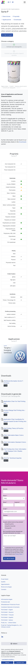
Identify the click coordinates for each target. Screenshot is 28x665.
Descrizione (6, 16)
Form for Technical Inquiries (12, 458)
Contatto (3, 589)
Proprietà (16, 16)
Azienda (5, 489)
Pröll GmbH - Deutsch (7, 612)
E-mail (5, 508)
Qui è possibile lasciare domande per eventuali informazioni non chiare (12, 532)
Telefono (5, 515)
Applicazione (6, 19)
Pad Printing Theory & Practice (13, 428)
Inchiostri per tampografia (14, 47)
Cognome (17, 502)
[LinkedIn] (2, 637)
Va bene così (20, 662)
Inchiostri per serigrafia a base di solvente (14, 54)
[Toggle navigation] (24, 2)
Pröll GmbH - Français (7, 615)
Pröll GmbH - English (7, 609)
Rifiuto (7, 662)
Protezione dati (5, 602)
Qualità (3, 581)
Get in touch (8, 35)
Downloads (17, 19)
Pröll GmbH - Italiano (7, 620)
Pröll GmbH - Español (7, 617)
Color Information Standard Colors (15, 442)
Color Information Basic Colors (13, 435)
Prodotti (11, 86)
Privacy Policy (18, 554)
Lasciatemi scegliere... (8, 659)
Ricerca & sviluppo (6, 587)
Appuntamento (5, 584)
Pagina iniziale (4, 86)
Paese (5, 495)
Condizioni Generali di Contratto (10, 607)
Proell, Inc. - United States (8, 622)
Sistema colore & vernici (21, 86)
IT (10, 2)
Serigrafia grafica (9, 524)
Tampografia (8, 528)
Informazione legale (6, 599)
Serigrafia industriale (10, 526)
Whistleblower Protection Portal (10, 604)
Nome (5, 502)
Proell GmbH (4, 579)
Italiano (15, 643)
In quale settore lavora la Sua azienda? (13, 522)
